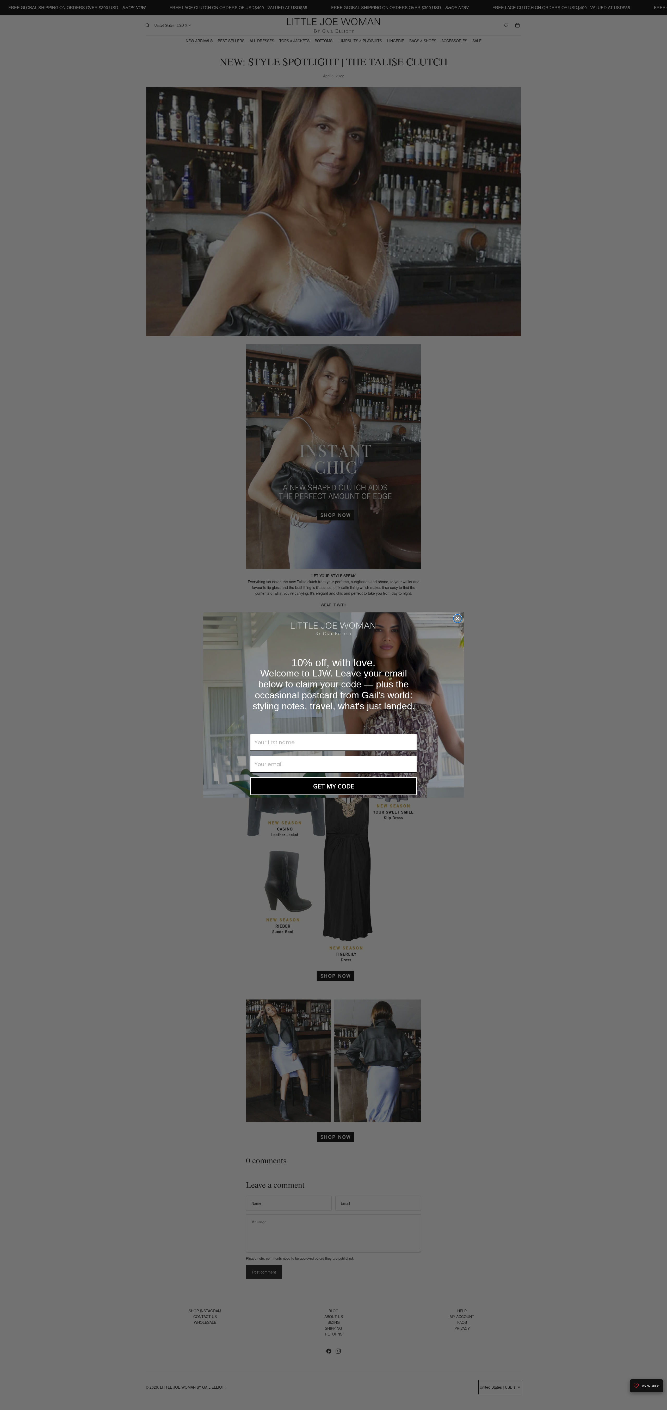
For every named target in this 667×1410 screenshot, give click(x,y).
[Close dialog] (457, 618)
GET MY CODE (333, 786)
